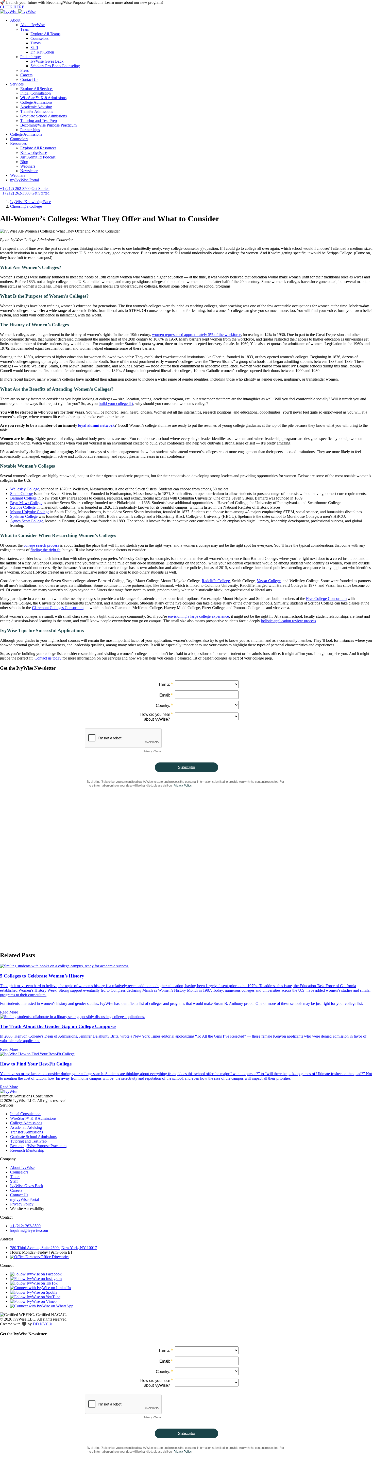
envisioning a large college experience (198, 616)
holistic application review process (288, 621)
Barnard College (23, 498)
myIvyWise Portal (24, 180)
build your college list (116, 403)
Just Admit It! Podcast (37, 157)
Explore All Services (36, 88)
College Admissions (36, 102)
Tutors (35, 43)
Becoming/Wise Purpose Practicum (48, 125)
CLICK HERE (12, 7)
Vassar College (269, 581)
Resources (18, 143)
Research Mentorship (27, 1150)
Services (17, 84)
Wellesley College (24, 489)
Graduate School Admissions (43, 116)
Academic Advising (36, 107)
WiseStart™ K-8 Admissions (43, 98)
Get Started (40, 188)
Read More (9, 1012)
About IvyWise (32, 25)
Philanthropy (30, 57)
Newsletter (29, 171)
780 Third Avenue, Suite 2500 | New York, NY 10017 (53, 1247)
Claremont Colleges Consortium (57, 608)
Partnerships (30, 130)
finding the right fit (45, 550)
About (15, 20)
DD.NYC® (42, 1324)
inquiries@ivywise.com (29, 1230)
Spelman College (24, 516)
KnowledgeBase (33, 152)
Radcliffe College (216, 581)
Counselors (39, 38)
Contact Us (29, 79)
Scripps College (23, 507)
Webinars (27, 166)
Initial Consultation (35, 93)
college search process (41, 545)
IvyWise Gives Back (46, 61)
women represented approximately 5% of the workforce (196, 334)
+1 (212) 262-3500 (15, 188)
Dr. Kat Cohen (42, 52)
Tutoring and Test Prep (38, 120)
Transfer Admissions (36, 111)
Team (24, 29)
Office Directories (55, 1257)
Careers (26, 75)
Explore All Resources (38, 148)
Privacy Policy (21, 1204)
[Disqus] (186, 882)
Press (24, 70)
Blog (24, 161)
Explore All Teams (45, 34)
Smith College (21, 493)
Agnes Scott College (26, 521)
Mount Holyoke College (29, 512)
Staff (34, 47)
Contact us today (48, 658)
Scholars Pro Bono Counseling (55, 66)
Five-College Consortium (326, 598)
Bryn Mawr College (26, 503)
